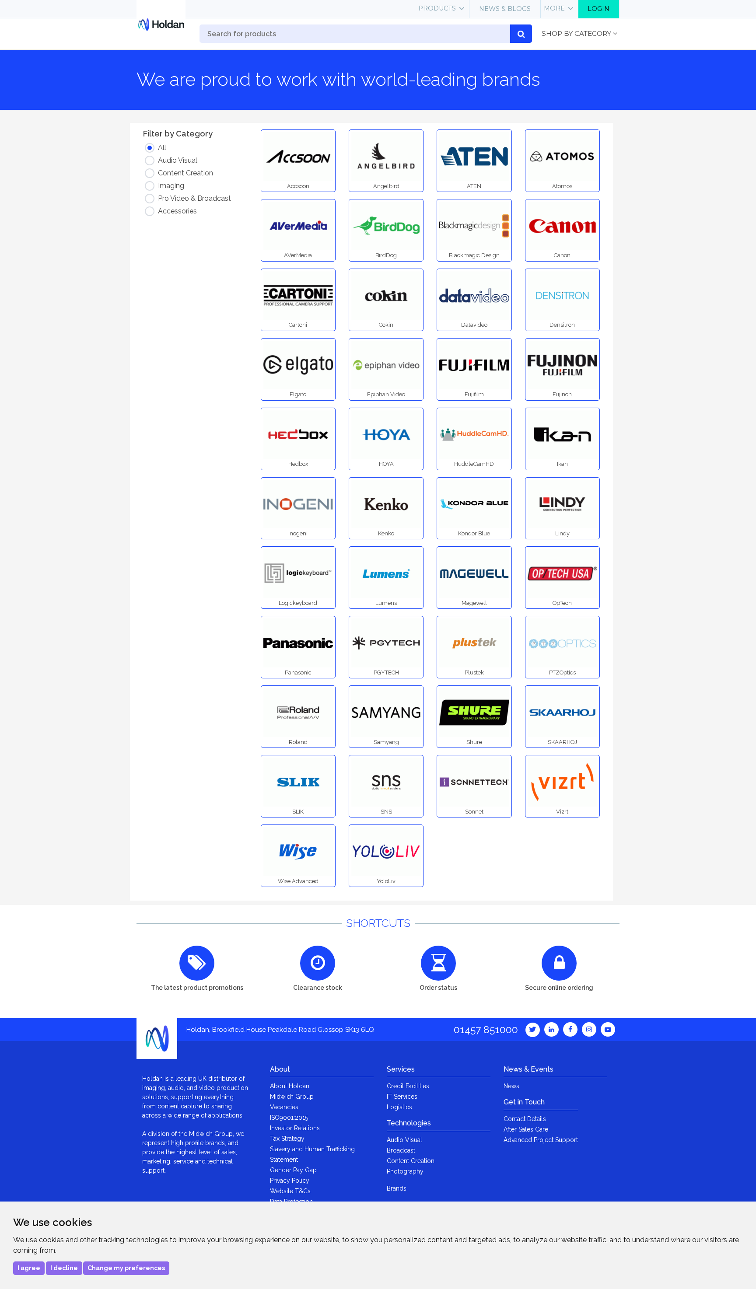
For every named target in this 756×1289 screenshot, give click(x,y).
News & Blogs (505, 9)
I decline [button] (64, 1268)
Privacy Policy (289, 1180)
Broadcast (401, 1150)
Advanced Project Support (541, 1139)
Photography (405, 1171)
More (554, 8)
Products (437, 8)
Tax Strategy (287, 1138)
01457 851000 (486, 1029)
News (511, 1086)
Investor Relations (295, 1128)
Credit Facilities (408, 1086)
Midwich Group (292, 1096)
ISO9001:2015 (289, 1117)
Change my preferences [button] (126, 1268)
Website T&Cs (290, 1191)
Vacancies (284, 1107)
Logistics (399, 1107)
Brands (396, 1188)
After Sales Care (526, 1129)
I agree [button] (29, 1268)
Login (598, 9)
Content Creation (410, 1160)
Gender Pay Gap (293, 1170)
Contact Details (525, 1118)
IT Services (402, 1096)
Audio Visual (404, 1139)
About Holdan (289, 1086)
